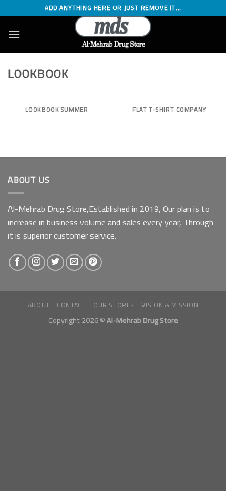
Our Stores (114, 305)
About (39, 305)
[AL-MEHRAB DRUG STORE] (113, 34)
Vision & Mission (169, 305)
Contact (71, 305)
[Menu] (14, 34)
